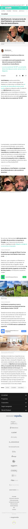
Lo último (3, 10)
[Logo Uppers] (14, 466)
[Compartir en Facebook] (26, 75)
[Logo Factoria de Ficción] (14, 447)
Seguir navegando (6, 406)
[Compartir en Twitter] (20, 75)
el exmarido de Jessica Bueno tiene (13, 86)
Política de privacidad (14, 500)
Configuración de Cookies (14, 502)
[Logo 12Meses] (14, 475)
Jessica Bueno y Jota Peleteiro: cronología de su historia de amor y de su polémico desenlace (13, 170)
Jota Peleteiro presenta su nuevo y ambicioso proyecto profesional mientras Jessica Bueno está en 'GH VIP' (13, 306)
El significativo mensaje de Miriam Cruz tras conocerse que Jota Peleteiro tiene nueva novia (13, 254)
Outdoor (7, 387)
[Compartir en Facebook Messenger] (23, 75)
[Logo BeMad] (14, 461)
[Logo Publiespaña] (14, 485)
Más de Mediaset (6, 410)
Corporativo (4, 402)
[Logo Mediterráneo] (14, 489)
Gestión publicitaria (14, 505)
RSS (14, 507)
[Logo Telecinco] (14, 427)
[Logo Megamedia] (15, 517)
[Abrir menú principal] (26, 8)
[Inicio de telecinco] (1, 8)
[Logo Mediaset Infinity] (14, 423)
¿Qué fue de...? (22, 10)
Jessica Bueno (21, 387)
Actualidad (9, 10)
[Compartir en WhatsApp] (16, 75)
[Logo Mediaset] (14, 417)
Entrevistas (15, 10)
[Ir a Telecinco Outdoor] (7, 8)
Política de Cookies (14, 503)
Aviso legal (14, 496)
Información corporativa (14, 498)
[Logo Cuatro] (14, 432)
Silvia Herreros (8, 50)
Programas (4, 399)
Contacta (14, 509)
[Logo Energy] (14, 456)
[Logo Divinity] (14, 437)
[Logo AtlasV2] (14, 480)
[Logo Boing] (14, 451)
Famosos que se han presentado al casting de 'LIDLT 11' (13, 5)
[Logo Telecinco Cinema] (14, 470)
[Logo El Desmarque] (14, 442)
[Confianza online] (14, 524)
